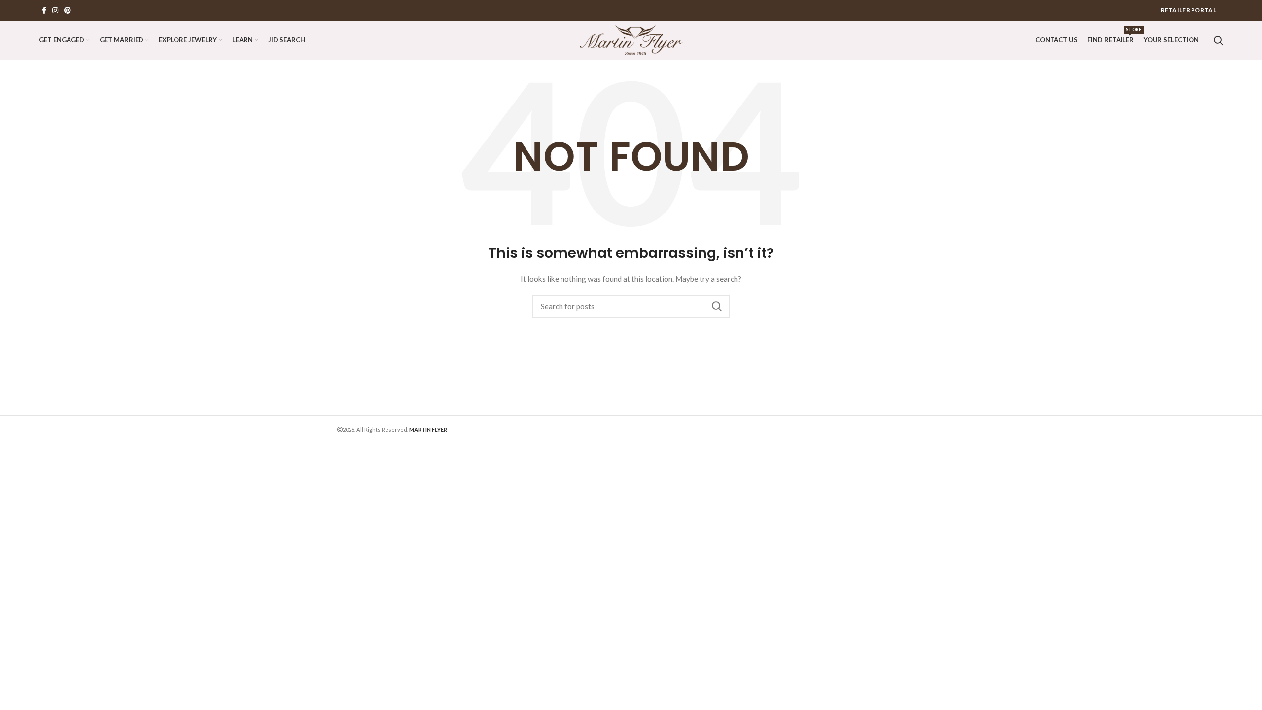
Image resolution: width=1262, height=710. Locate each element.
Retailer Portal (1189, 10)
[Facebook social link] (44, 10)
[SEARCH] (716, 306)
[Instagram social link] (55, 10)
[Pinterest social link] (67, 10)
